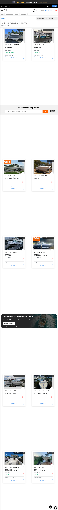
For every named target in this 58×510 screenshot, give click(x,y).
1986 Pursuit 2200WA (10, 390)
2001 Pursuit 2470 (39, 467)
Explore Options (8, 323)
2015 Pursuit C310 (10, 175)
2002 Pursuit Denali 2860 (41, 175)
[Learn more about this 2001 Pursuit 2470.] (43, 458)
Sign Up (54, 6)
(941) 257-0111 (48, 10)
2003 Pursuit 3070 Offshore (41, 390)
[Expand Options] (22, 42)
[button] (50, 506)
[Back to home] (6, 10)
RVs (9, 6)
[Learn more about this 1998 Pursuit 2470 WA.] (14, 243)
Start (45, 111)
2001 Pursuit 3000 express (12, 44)
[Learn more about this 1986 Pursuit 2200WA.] (14, 382)
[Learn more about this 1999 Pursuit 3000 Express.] (14, 458)
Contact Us (14, 57)
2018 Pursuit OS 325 (39, 252)
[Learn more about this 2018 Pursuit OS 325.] (43, 243)
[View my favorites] (56, 10)
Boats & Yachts (4, 6)
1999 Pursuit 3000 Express (12, 467)
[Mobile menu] (2, 10)
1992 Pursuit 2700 (39, 44)
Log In (48, 6)
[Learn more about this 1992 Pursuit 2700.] (43, 36)
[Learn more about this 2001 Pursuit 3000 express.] (14, 36)
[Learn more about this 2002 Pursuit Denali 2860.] (43, 167)
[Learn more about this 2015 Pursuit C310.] (14, 167)
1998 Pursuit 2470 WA (11, 252)
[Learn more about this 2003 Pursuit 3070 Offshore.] (43, 382)
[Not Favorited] (23, 51)
